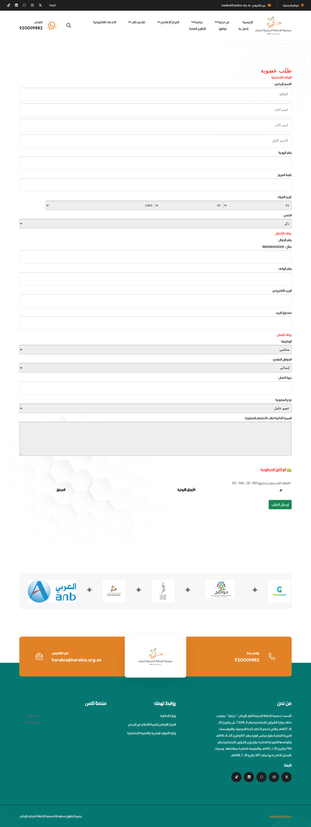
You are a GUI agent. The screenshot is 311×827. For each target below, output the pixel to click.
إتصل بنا (243, 29)
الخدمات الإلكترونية (104, 22)
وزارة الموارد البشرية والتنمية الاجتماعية (151, 733)
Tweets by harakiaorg (32, 719)
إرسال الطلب (280, 504)
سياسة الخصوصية (280, 816)
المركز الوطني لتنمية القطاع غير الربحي (152, 724)
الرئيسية (247, 22)
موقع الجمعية (291, 5)
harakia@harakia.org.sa (76, 660)
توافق (223, 29)
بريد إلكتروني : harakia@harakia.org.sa (243, 5)
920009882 (31, 27)
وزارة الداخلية (168, 716)
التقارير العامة (197, 29)
